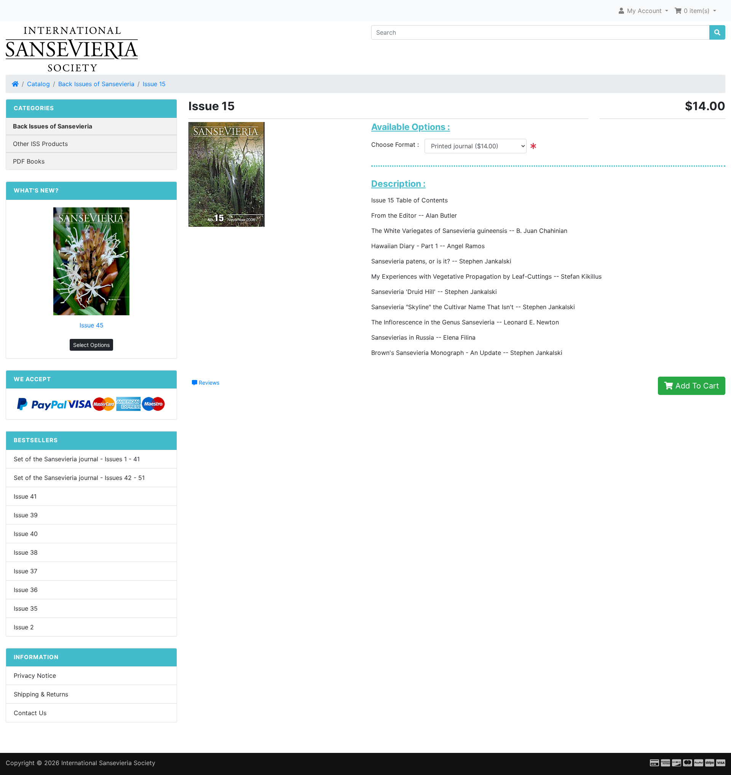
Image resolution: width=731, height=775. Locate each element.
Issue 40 (26, 534)
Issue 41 (25, 496)
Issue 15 (154, 84)
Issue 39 (26, 515)
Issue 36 (26, 590)
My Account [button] (644, 10)
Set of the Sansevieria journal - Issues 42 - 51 (79, 477)
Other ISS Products (40, 144)
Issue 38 (26, 552)
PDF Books (29, 161)
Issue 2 (24, 627)
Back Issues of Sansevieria (96, 84)
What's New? (36, 190)
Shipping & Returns (41, 694)
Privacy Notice (35, 675)
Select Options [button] (91, 345)
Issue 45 (92, 325)
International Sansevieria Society (108, 763)
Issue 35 (26, 608)
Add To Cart (696, 385)
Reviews (208, 382)
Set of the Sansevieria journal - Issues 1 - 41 (77, 459)
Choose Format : (398, 144)
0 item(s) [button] (697, 10)
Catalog (38, 84)
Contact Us (30, 713)
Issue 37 (25, 571)
